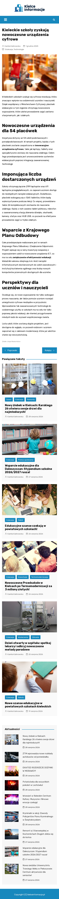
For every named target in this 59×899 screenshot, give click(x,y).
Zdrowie (35, 637)
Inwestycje (22, 577)
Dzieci (8, 399)
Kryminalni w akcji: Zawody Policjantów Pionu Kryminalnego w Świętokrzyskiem (38, 816)
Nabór (20, 520)
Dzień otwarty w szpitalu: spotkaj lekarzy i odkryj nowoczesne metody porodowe (28, 646)
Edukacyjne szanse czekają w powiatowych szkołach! (25, 527)
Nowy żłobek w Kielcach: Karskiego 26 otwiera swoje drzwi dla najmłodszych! (28, 408)
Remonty (31, 399)
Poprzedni (12, 350)
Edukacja (9, 49)
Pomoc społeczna (25, 460)
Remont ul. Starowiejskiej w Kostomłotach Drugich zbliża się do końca (38, 834)
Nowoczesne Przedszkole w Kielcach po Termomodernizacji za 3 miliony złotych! (28, 586)
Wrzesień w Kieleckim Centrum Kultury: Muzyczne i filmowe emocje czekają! (37, 799)
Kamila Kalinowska (12, 46)
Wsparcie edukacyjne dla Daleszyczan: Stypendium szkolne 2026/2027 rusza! (28, 469)
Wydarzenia (23, 637)
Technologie (19, 49)
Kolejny (48, 350)
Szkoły (21, 697)
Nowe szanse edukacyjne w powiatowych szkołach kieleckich (28, 704)
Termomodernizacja (39, 577)
